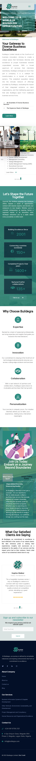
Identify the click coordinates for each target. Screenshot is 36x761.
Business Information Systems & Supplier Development (15, 701)
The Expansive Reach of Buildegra (18, 108)
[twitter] (3, 666)
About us (4, 680)
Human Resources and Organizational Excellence (17, 716)
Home (4, 676)
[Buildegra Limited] (12, 6)
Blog (3, 688)
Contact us (5, 684)
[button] (18, 103)
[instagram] (17, 666)
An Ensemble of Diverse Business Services (16, 103)
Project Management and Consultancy (14, 712)
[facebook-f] (7, 666)
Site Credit (22, 755)
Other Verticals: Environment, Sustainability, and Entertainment (17, 707)
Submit (18, 636)
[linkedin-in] (12, 666)
